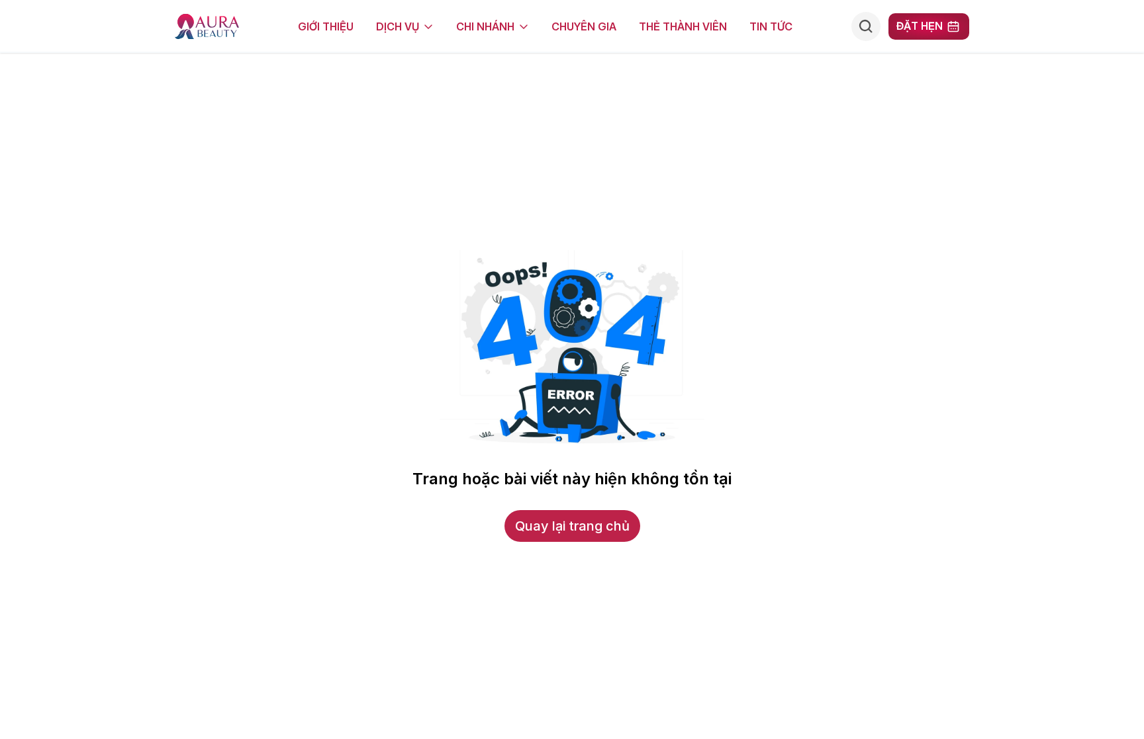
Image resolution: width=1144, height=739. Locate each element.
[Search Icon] (866, 26)
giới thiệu (326, 26)
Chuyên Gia (583, 26)
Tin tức (770, 26)
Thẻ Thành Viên (683, 26)
